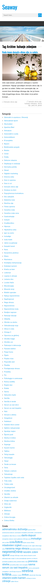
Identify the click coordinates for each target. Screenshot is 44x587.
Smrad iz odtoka (10, 415)
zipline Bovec (14, 581)
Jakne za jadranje (10, 243)
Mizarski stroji (9, 289)
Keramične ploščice (11, 253)
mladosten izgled (11, 545)
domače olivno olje (35, 102)
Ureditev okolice (10, 491)
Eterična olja (8, 203)
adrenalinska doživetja (14, 529)
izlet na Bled (5, 542)
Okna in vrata (9, 329)
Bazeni (6, 144)
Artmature (7, 130)
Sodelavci (7, 421)
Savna (6, 392)
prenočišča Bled (14, 565)
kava (19, 542)
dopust (32, 535)
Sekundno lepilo (10, 395)
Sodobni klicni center (11, 425)
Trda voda (8, 481)
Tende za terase (10, 464)
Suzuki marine (9, 448)
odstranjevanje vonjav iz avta (10, 558)
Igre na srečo (9, 233)
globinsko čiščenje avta (24, 539)
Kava (6, 249)
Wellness (7, 510)
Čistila (6, 157)
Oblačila (7, 319)
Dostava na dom (10, 190)
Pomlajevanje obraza (12, 368)
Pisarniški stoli (9, 362)
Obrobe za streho (10, 322)
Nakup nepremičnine (11, 296)
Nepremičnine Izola (11, 309)
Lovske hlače (9, 282)
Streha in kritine (10, 438)
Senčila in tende (10, 401)
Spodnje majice (9, 431)
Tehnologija (8, 458)
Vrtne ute (7, 504)
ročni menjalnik (23, 565)
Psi (5, 375)
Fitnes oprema (9, 206)
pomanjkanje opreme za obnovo (28, 558)
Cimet (6, 154)
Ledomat (7, 273)
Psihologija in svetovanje (13, 378)
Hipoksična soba (10, 230)
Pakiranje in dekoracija (12, 345)
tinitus (25, 574)
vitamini (6, 577)
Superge (7, 444)
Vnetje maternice (10, 501)
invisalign (36, 538)
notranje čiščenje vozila (16, 555)
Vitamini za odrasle (11, 497)
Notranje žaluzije (10, 316)
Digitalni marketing (11, 173)
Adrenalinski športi (11, 121)
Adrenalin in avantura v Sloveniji (16, 117)
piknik (40, 105)
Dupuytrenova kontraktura (13, 193)
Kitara (6, 256)
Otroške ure (8, 342)
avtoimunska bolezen (8, 532)
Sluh (5, 411)
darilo (24, 535)
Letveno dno (8, 279)
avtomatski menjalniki (21, 532)
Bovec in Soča (17, 535)
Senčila (7, 398)
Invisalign (7, 236)
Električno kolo (9, 200)
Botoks (6, 150)
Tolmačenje (8, 474)
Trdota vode (8, 484)
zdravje (6, 581)
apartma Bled (31, 529)
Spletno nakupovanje (12, 428)
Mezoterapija (9, 286)
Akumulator (8, 124)
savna (31, 564)
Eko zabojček (9, 197)
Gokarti (7, 220)
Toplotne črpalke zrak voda (14, 477)
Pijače (6, 355)
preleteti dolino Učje (22, 561)
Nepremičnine (9, 306)
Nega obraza (9, 302)
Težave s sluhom (10, 471)
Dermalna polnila (10, 167)
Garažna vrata (9, 210)
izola (12, 542)
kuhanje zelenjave (31, 103)
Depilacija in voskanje (12, 164)
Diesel (6, 170)
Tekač (6, 461)
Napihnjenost (9, 299)
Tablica (6, 451)
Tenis (6, 468)
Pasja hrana (8, 352)
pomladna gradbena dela (9, 561)
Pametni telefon (10, 349)
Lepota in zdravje (10, 276)
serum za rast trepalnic (15, 567)
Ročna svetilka (9, 382)
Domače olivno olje (10, 102)
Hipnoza (7, 226)
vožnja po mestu (31, 578)
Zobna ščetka (9, 520)
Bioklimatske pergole (11, 147)
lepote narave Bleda (28, 542)
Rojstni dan (8, 385)
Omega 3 (7, 332)
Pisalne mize (8, 358)
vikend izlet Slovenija (35, 575)
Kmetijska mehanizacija (12, 263)
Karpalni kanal (9, 246)
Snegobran (8, 418)
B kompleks (8, 140)
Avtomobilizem (9, 137)
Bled (11, 535)
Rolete (6, 388)
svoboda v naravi (17, 575)
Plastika (7, 365)
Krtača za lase (9, 269)
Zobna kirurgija (9, 517)
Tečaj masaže (9, 454)
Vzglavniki (7, 507)
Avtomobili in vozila (11, 134)
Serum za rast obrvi (11, 405)
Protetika (7, 372)
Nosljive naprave (10, 312)
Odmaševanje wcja (11, 325)
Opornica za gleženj (11, 335)
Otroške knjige (9, 339)
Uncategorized (9, 487)
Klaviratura (8, 259)
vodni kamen (18, 577)
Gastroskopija (9, 216)
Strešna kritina (9, 441)
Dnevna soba (9, 177)
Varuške (7, 494)
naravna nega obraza (17, 548)
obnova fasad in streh (30, 555)
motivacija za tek (26, 545)
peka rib (34, 105)
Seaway (9, 7)
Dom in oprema (10, 180)
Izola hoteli (8, 240)
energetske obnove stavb (9, 539)
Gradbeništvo (9, 223)
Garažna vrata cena (11, 213)
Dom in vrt (8, 183)
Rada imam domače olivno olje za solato (20, 52)
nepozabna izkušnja (35, 549)
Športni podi (8, 434)
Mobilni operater (10, 292)
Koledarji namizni (10, 266)
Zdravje (7, 514)
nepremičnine (12, 552)
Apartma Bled (9, 127)
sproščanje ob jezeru (15, 571)
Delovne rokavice (10, 160)
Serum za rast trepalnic (12, 408)
